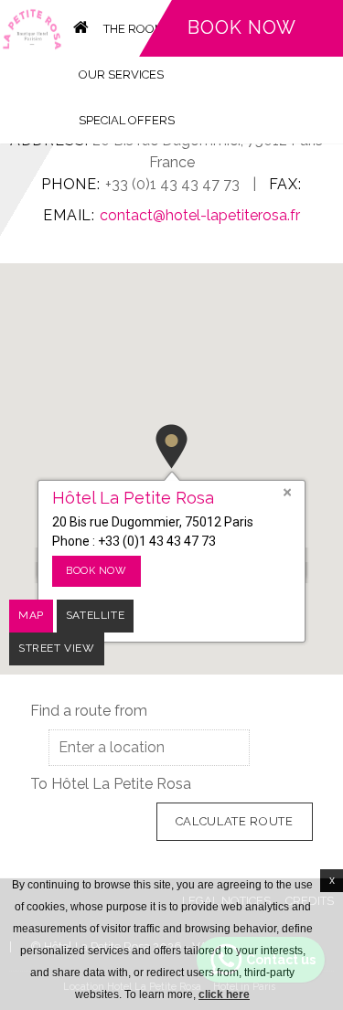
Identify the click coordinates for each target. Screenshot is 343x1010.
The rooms (137, 29)
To (39, 783)
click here (224, 994)
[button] (171, 446)
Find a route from (88, 710)
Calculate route (235, 821)
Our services (121, 74)
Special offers (127, 120)
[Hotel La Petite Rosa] (32, 28)
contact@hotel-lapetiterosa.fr (200, 215)
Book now (242, 27)
